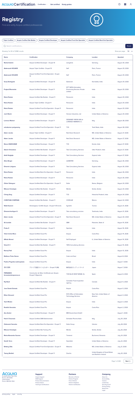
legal (13, 394)
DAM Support (39, 379)
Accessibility (105, 379)
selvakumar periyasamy (12, 127)
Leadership (105, 382)
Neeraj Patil (8, 250)
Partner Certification (74, 384)
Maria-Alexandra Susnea (12, 335)
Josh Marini (8, 114)
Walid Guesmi (8, 206)
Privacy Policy (106, 386)
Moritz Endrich (8, 63)
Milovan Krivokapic (10, 189)
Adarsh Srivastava (10, 150)
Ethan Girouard (9, 295)
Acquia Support (39, 377)
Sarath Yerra (8, 341)
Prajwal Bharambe (10, 89)
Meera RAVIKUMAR (10, 144)
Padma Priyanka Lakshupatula (14, 262)
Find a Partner (73, 381)
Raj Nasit (7, 282)
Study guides (67, 4)
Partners (72, 374)
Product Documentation (42, 381)
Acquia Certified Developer (48, 40)
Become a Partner (74, 377)
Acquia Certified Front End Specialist (73, 40)
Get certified (55, 4)
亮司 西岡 (7, 267)
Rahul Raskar (8, 97)
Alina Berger (8, 161)
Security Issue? (106, 384)
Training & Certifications (42, 384)
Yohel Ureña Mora (10, 234)
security (19, 394)
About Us (104, 377)
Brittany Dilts (8, 346)
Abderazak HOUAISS (11, 68)
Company (106, 374)
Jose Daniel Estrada (10, 288)
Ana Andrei (7, 313)
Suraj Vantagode (9, 81)
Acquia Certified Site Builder (26, 40)
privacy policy (6, 394)
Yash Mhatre (8, 302)
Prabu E (6, 228)
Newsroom (105, 388)
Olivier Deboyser (9, 183)
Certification (42, 4)
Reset (129, 46)
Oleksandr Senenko (10, 324)
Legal (103, 390)
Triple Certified (8, 40)
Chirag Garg (8, 194)
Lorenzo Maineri (9, 120)
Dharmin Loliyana (10, 166)
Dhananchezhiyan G (11, 211)
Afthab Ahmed (8, 239)
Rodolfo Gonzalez (10, 307)
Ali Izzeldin (7, 222)
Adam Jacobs (8, 133)
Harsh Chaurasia (9, 318)
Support (38, 374)
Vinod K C (7, 245)
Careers (104, 381)
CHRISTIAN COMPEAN (11, 200)
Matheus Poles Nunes (11, 256)
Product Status (39, 382)
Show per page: (120, 51)
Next (127, 361)
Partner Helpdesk (74, 382)
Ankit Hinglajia (8, 155)
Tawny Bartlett (9, 353)
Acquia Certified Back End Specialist (101, 40)
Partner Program (73, 379)
